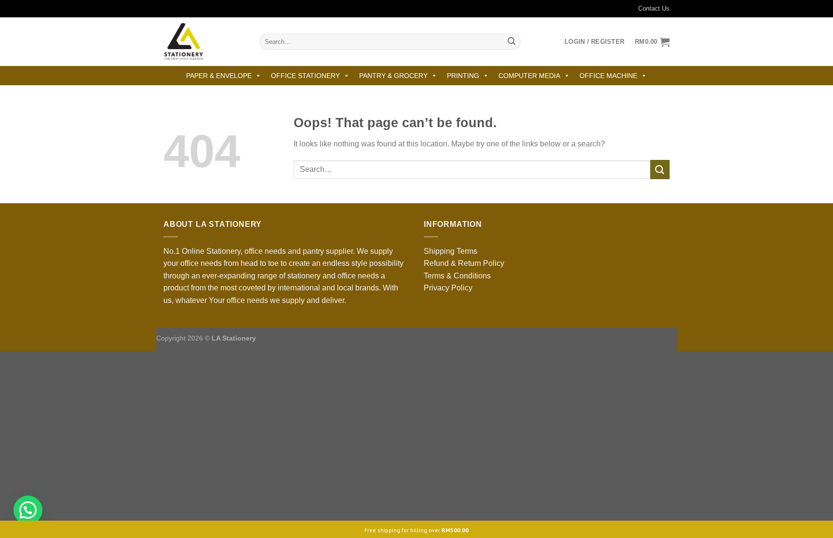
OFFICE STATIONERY (305, 75)
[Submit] (511, 42)
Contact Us (654, 8)
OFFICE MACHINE (608, 75)
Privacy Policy (448, 288)
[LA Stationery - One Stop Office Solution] (204, 41)
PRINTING (463, 75)
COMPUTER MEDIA (529, 75)
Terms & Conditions (457, 276)
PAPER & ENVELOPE (219, 75)
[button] (27, 510)
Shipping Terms (450, 251)
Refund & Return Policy (464, 263)
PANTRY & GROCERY (393, 75)
